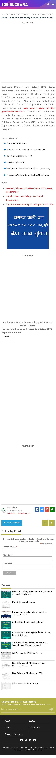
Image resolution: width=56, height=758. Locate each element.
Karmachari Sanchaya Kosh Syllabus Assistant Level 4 (29, 613)
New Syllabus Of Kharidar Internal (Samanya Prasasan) (28, 169)
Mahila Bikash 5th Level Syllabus (27, 622)
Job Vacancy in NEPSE (15, 162)
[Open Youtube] (34, 740)
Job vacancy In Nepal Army (17, 143)
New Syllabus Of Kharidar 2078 (19, 156)
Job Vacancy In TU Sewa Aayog (27, 653)
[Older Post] (45, 523)
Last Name (7, 563)
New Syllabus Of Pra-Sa (23, 602)
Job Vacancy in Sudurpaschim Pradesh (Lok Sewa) (27, 150)
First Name (8, 555)
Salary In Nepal (23, 513)
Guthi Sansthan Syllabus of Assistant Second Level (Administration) (30, 644)
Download (28, 440)
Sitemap (8, 728)
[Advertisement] (28, 52)
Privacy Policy (34, 728)
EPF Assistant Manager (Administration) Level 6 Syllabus (31, 634)
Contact (32, 721)
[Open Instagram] (30, 740)
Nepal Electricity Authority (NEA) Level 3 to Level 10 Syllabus (32, 593)
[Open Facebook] (21, 740)
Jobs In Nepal (12, 513)
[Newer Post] (52, 523)
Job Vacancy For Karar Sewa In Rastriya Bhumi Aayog (28, 175)
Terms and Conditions (13, 734)
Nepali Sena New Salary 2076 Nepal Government (30, 204)
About (7, 721)
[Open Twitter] (25, 740)
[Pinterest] (47, 509)
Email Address (10, 546)
